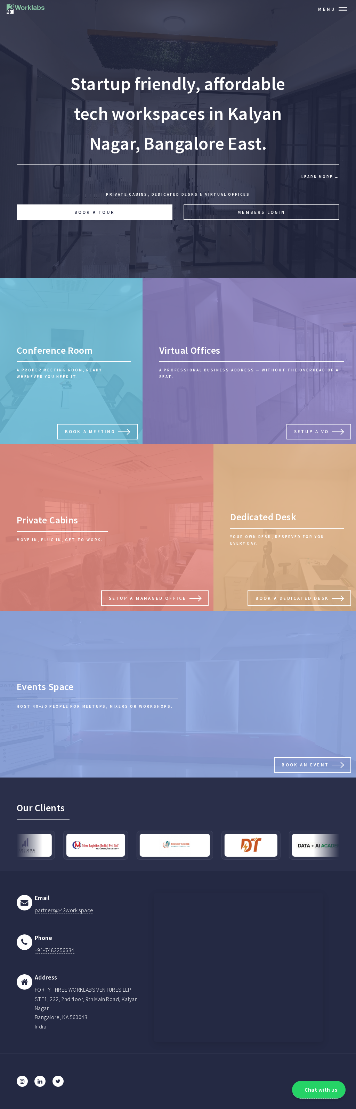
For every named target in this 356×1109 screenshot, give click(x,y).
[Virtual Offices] (249, 361)
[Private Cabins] (106, 527)
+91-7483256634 (54, 950)
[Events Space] (178, 694)
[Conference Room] (71, 361)
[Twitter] (58, 1081)
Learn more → (320, 176)
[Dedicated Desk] (284, 527)
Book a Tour (94, 212)
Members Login (261, 212)
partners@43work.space (64, 910)
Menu (327, 9)
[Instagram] (22, 1081)
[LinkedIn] (40, 1081)
